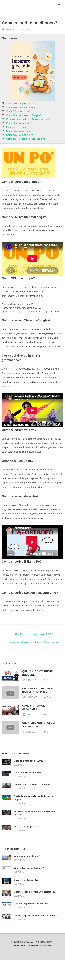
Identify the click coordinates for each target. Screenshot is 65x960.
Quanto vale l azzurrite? (26, 880)
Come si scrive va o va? (18, 123)
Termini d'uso (19, 946)
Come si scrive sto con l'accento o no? (26, 139)
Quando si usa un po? (17, 127)
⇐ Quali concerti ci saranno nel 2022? (33, 634)
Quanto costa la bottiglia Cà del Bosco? (34, 892)
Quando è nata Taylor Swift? (28, 761)
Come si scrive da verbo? (19, 131)
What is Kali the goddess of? (29, 868)
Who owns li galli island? (27, 856)
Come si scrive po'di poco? (20, 103)
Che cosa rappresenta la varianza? (32, 903)
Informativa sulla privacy (40, 946)
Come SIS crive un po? (18, 111)
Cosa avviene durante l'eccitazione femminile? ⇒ (32, 642)
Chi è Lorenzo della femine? (28, 772)
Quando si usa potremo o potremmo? (33, 784)
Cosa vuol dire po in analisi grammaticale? (28, 119)
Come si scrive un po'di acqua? (22, 107)
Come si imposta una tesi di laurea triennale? (37, 915)
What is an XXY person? (26, 826)
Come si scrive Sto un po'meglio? (23, 115)
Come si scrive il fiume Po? (20, 135)
